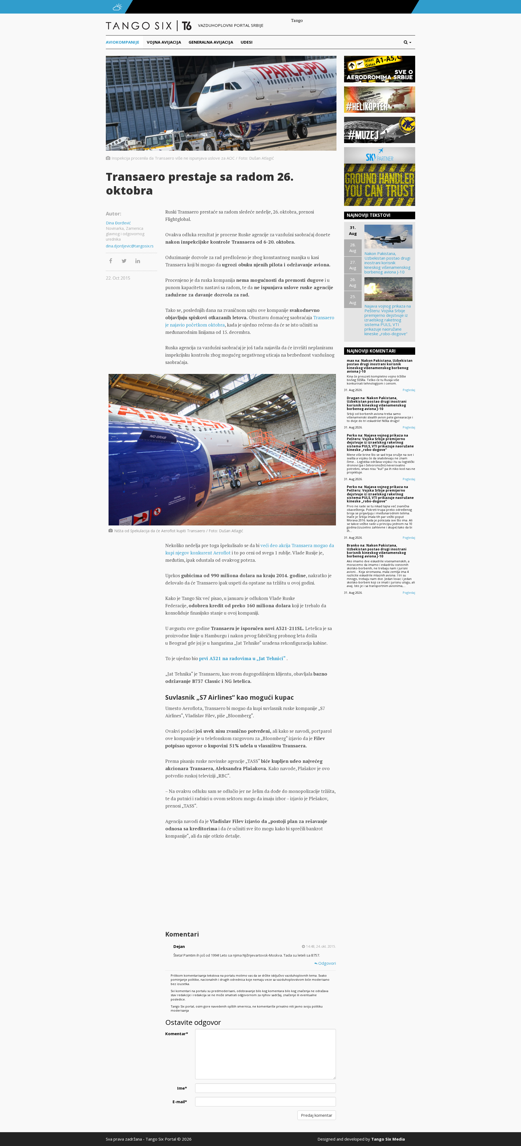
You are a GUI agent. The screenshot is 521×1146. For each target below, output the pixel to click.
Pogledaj (409, 390)
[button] (409, 42)
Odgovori (326, 963)
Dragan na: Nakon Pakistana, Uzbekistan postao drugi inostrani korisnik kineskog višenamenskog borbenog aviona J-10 (376, 403)
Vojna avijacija (164, 42)
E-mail (180, 1101)
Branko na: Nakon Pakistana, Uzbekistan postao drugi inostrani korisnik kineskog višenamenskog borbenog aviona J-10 (376, 551)
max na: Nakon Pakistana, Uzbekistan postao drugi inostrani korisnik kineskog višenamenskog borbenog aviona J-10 (379, 366)
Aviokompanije (122, 42)
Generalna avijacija (211, 42)
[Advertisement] (250, 886)
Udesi (247, 42)
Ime (182, 1088)
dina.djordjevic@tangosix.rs (130, 245)
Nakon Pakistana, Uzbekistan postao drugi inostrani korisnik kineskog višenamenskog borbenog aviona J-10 (387, 262)
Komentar (176, 1033)
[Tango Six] (149, 25)
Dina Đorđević (118, 222)
